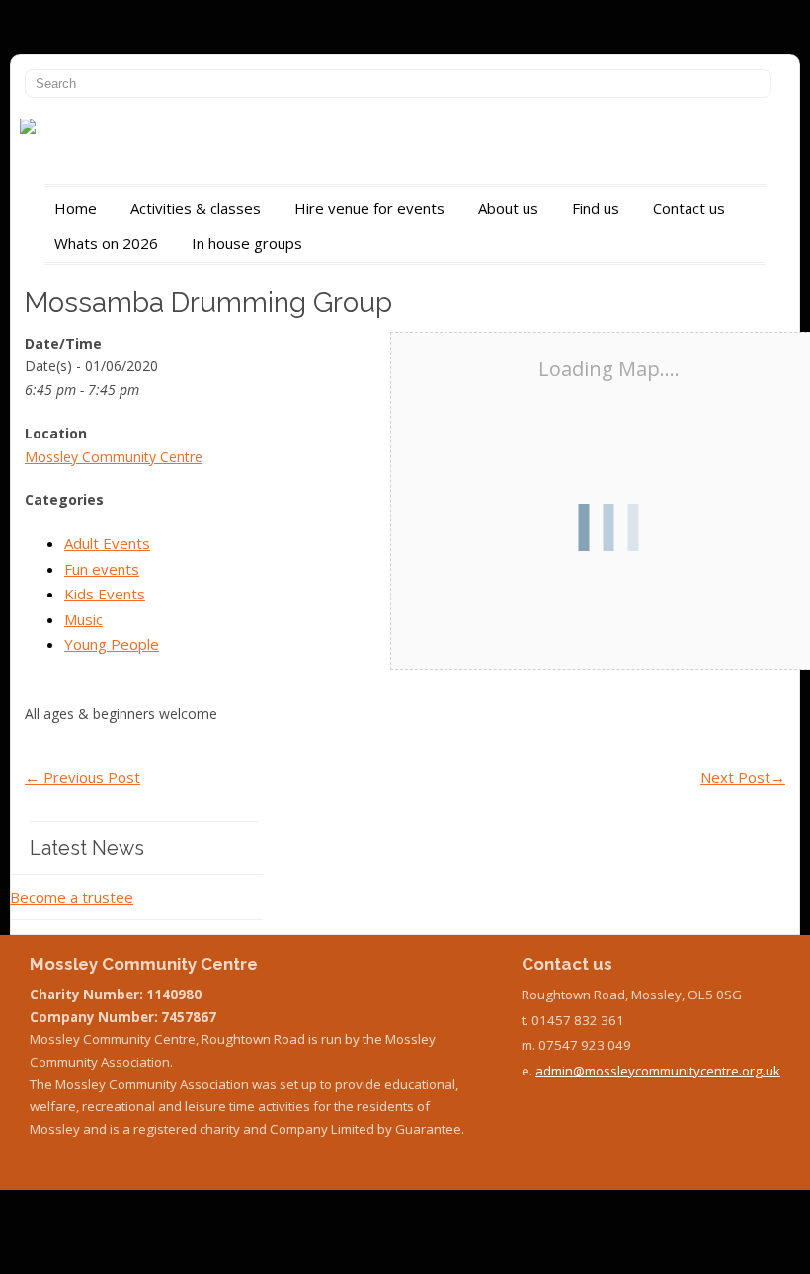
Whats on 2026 (106, 243)
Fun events (101, 569)
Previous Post (82, 777)
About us (508, 208)
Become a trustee (71, 897)
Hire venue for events (369, 208)
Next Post (742, 777)
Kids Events (104, 593)
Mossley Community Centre (113, 456)
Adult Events (107, 543)
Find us (595, 208)
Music (83, 619)
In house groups (247, 243)
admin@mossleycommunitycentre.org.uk (657, 1070)
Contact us (689, 208)
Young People (111, 644)
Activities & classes (195, 208)
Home (75, 208)
